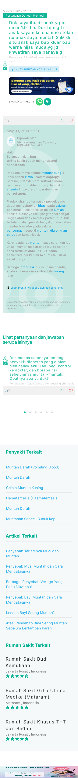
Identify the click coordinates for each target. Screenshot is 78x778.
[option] (39, 374)
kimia (29, 177)
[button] (39, 120)
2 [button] (30, 412)
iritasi (42, 205)
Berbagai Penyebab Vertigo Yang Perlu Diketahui (34, 584)
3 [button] (36, 412)
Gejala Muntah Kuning (24, 488)
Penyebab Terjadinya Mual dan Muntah (32, 553)
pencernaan (16, 230)
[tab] (39, 214)
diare (54, 230)
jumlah (59, 210)
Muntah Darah (18, 477)
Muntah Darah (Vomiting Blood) (32, 467)
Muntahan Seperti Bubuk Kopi (31, 519)
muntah (42, 230)
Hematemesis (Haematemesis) (32, 498)
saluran (61, 205)
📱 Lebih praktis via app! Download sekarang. (35, 287)
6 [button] (52, 412)
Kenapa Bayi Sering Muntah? (30, 613)
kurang (58, 271)
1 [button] (25, 412)
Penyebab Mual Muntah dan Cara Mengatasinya (34, 569)
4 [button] (41, 412)
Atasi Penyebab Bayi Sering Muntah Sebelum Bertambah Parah (36, 625)
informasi (27, 267)
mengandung (52, 173)
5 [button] (47, 412)
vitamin (12, 189)
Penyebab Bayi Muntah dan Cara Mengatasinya (34, 600)
